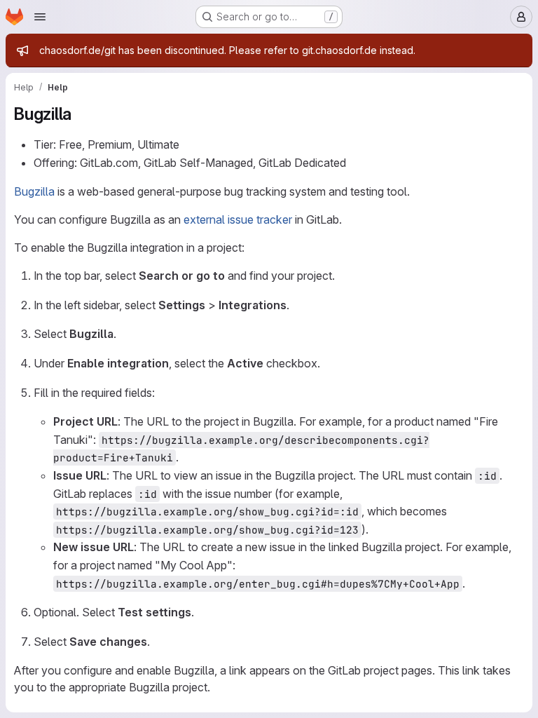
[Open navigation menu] (40, 17)
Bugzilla (34, 191)
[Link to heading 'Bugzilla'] (80, 114)
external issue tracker (238, 219)
